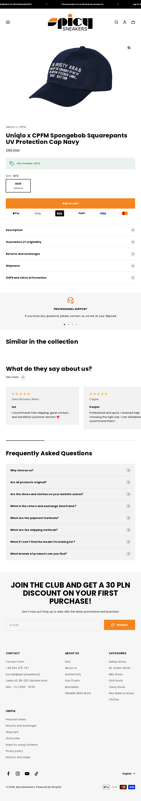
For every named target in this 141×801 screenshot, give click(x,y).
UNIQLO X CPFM (16, 127)
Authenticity (73, 674)
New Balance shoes (121, 693)
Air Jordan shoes (119, 668)
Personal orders (16, 719)
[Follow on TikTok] (36, 773)
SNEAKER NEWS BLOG (78, 693)
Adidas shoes (117, 662)
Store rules (13, 738)
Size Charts (72, 680)
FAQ (67, 662)
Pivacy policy (14, 751)
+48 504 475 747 (17, 668)
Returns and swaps (18, 757)
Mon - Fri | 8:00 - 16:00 (20, 687)
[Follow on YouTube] (27, 773)
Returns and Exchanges (21, 725)
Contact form (15, 662)
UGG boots (116, 680)
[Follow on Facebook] (8, 773)
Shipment (12, 732)
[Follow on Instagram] (17, 773)
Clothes (114, 699)
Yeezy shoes (117, 687)
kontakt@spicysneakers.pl (23, 674)
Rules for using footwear (22, 745)
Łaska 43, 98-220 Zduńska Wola (26, 680)
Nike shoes (116, 674)
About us (71, 668)
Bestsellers (72, 687)
